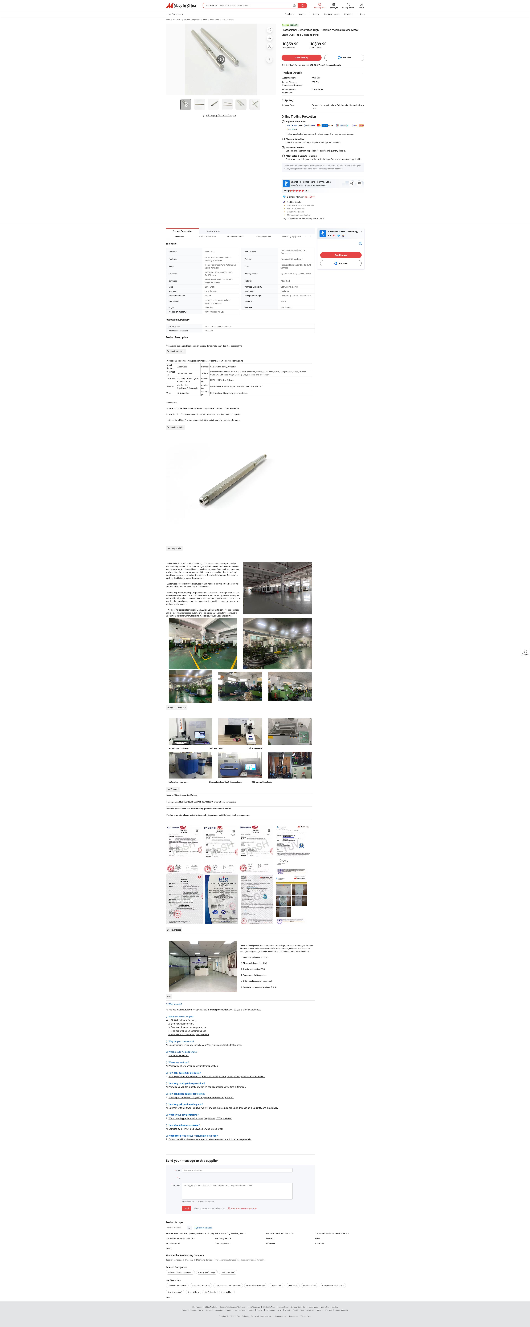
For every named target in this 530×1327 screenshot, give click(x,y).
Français (229, 1310)
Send (186, 1208)
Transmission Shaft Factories (228, 1285)
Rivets (317, 1238)
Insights (335, 1307)
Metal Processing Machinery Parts (230, 1233)
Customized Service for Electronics (279, 1233)
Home (168, 19)
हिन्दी (302, 1310)
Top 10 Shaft (193, 1292)
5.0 (330, 235)
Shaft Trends (210, 1292)
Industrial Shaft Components (180, 1272)
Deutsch (260, 1310)
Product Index (313, 1307)
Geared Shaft (276, 1285)
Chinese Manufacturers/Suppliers (232, 1307)
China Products (211, 1307)
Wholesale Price (269, 1307)
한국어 (287, 1310)
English (200, 1310)
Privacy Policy (306, 1316)
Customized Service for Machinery (180, 1238)
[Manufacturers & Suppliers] (181, 6)
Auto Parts (319, 1243)
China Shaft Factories (177, 1285)
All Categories (175, 14)
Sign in (361, 7)
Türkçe (318, 1310)
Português (219, 1310)
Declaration (293, 1316)
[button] (306, 236)
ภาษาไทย (310, 1310)
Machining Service (223, 1238)
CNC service (270, 1243)
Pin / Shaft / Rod (173, 1243)
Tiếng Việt (328, 1310)
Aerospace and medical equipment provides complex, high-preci (190, 1233)
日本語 (295, 1310)
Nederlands (270, 1310)
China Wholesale (253, 1307)
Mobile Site (325, 1307)
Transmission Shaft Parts (333, 1285)
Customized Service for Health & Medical (332, 1233)
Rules (362, 14)
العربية (279, 1310)
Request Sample (333, 65)
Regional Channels (298, 1307)
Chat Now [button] (346, 57)
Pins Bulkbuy (226, 1292)
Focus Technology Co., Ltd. (247, 1316)
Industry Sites (283, 1307)
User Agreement (280, 1316)
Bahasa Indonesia (341, 1310)
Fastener (269, 1238)
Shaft (205, 19)
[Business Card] (360, 243)
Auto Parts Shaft (175, 1292)
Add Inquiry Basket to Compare (221, 115)
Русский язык (240, 1310)
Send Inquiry (301, 57)
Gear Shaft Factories (201, 1285)
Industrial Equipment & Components (186, 19)
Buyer (301, 14)
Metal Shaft (214, 19)
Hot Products (197, 1307)
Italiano (251, 1310)
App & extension (331, 14)
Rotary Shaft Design (206, 1272)
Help (315, 14)
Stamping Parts (222, 1243)
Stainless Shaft (309, 1285)
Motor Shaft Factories (255, 1285)
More (168, 1297)
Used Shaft (292, 1285)
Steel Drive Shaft (228, 19)
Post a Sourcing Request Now (242, 1208)
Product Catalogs (204, 1227)
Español (209, 1310)
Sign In (286, 218)
